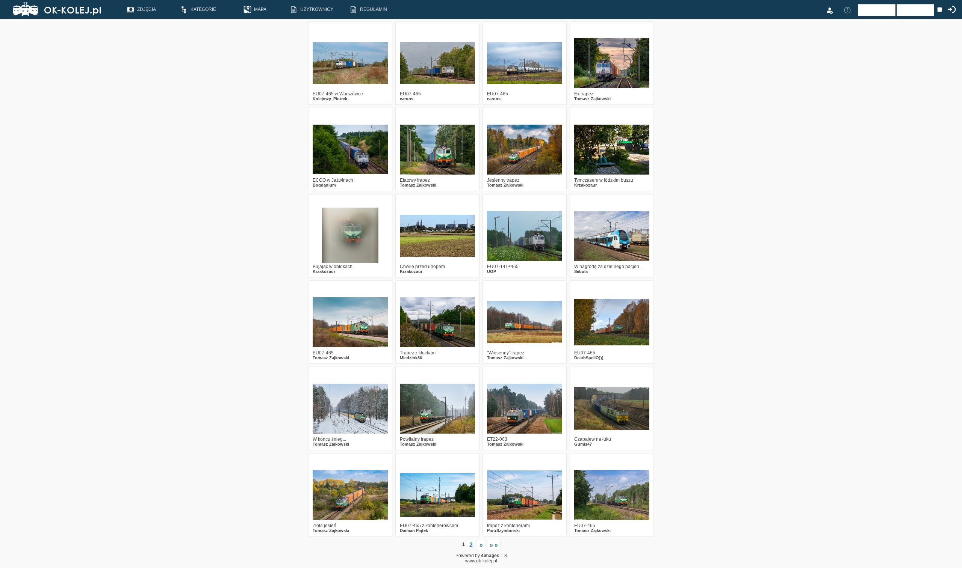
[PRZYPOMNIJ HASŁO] (847, 9)
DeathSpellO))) (589, 358)
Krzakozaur (585, 185)
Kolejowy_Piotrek (330, 98)
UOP (491, 271)
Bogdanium (324, 185)
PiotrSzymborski (503, 530)
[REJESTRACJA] (829, 9)
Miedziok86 (411, 358)
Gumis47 (583, 444)
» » (494, 545)
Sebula (581, 271)
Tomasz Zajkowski (592, 98)
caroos (406, 98)
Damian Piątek (414, 530)
